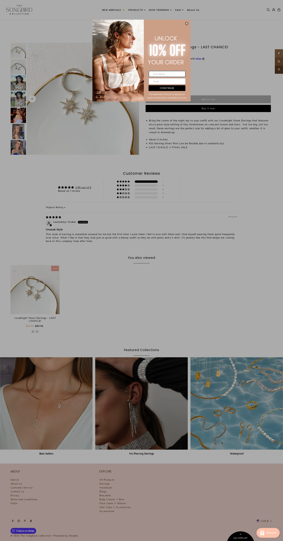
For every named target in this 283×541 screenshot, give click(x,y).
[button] (187, 24)
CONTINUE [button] (167, 87)
